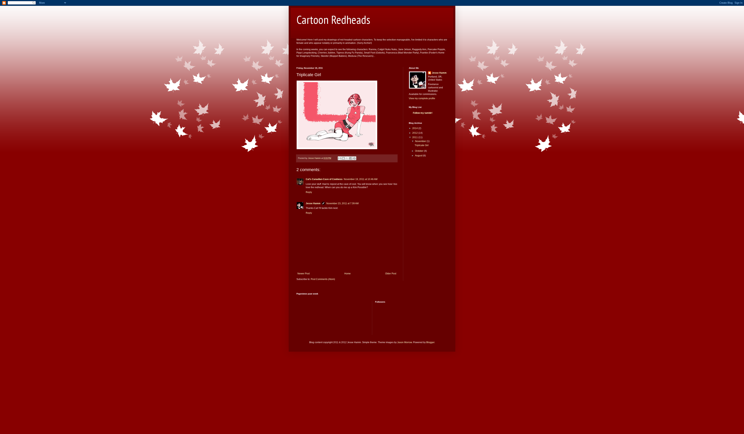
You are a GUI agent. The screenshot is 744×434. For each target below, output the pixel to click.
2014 (415, 128)
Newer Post (303, 273)
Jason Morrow (404, 342)
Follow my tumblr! (422, 113)
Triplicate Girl (422, 145)
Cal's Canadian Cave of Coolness (324, 179)
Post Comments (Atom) (323, 279)
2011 (415, 137)
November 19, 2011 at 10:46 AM (360, 179)
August (419, 155)
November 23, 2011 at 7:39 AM (342, 203)
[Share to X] (347, 158)
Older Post (390, 273)
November (421, 141)
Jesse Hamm (313, 203)
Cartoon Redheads (333, 19)
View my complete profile (422, 98)
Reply (309, 192)
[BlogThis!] (343, 158)
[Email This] (340, 158)
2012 (415, 133)
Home (347, 273)
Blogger (430, 342)
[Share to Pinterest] (354, 158)
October (419, 151)
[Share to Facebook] (351, 158)
